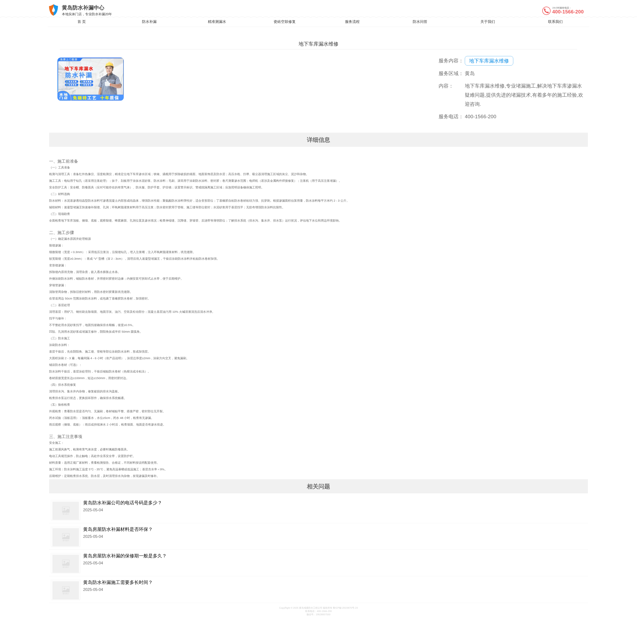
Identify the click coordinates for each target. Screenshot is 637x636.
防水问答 (420, 22)
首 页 (81, 22)
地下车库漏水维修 (489, 61)
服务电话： (451, 116)
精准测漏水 (217, 22)
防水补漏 (149, 22)
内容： (446, 86)
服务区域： (451, 73)
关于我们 (487, 22)
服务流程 (352, 22)
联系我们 (555, 22)
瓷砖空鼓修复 (285, 22)
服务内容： (451, 60)
